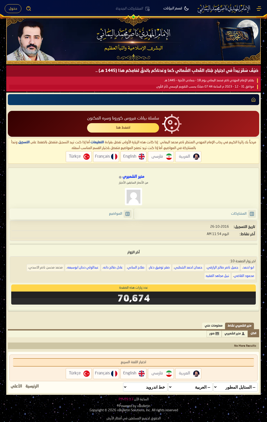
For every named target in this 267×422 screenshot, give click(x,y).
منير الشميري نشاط (239, 325)
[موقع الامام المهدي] (224, 8)
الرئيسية (32, 386)
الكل (253, 333)
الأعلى (16, 386)
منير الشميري (232, 333)
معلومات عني (213, 325)
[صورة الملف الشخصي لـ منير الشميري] (133, 196)
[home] (253, 100)
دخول (13, 8)
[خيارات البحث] (28, 8)
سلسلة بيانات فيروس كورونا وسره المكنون (123, 118)
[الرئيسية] (259, 8)
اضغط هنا (123, 127)
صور (212, 333)
